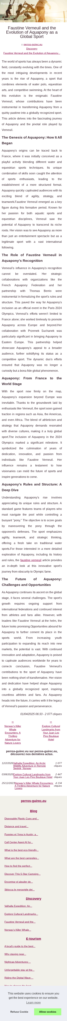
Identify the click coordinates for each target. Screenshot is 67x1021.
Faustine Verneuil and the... (20, 921)
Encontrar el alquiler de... (18, 881)
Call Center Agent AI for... (18, 842)
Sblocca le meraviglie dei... (19, 889)
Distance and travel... (16, 826)
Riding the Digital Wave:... (18, 977)
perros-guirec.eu (33, 44)
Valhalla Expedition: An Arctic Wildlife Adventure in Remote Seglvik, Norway (29, 766)
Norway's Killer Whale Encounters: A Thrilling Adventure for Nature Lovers (12, 734)
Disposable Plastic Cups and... (21, 818)
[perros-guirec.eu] (33, 11)
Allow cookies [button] (47, 1011)
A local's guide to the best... (19, 946)
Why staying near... (15, 954)
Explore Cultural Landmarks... (21, 914)
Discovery (31, 48)
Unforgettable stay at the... (19, 969)
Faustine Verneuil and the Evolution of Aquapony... (31, 53)
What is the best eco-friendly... (21, 850)
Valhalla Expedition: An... (18, 906)
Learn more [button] (33, 1002)
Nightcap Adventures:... (17, 961)
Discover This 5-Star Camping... (22, 873)
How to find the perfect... (18, 865)
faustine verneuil (30, 560)
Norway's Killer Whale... (17, 929)
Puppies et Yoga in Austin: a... (21, 834)
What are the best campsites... (21, 858)
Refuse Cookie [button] (19, 1011)
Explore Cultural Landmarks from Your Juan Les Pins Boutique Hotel (51, 733)
